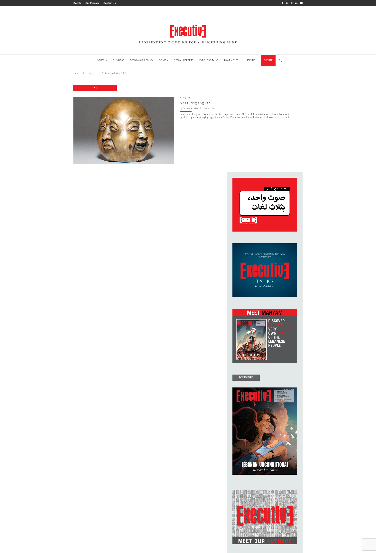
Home (76, 73)
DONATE (268, 60)
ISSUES (101, 60)
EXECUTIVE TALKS (208, 60)
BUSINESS (118, 60)
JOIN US (251, 60)
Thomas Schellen (190, 108)
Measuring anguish (195, 103)
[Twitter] (287, 3)
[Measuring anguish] (123, 130)
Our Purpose (92, 3)
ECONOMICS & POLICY (141, 60)
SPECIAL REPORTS (183, 60)
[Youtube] (301, 3)
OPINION (163, 60)
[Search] (280, 60)
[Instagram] (292, 3)
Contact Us (109, 3)
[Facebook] (282, 3)
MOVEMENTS (231, 60)
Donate (77, 3)
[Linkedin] (296, 3)
